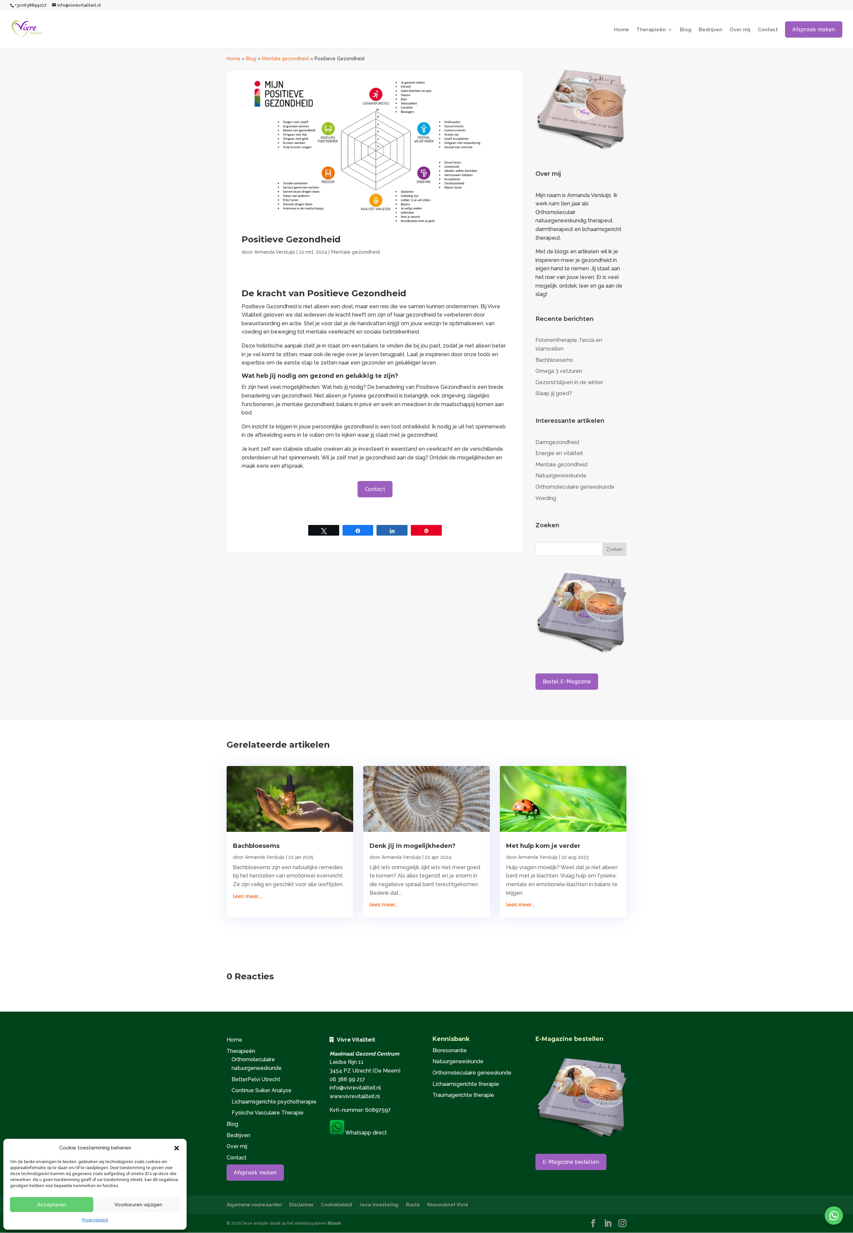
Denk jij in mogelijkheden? (412, 846)
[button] (176, 1148)
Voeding (545, 498)
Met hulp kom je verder (543, 846)
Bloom (334, 1223)
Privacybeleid (95, 1220)
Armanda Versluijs (274, 252)
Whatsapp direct (365, 1132)
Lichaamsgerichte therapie (465, 1084)
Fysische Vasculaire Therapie (268, 1113)
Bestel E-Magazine (567, 681)
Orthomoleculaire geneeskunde (574, 487)
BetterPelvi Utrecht (256, 1079)
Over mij (740, 30)
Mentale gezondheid (285, 58)
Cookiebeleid (336, 1204)
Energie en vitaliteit (559, 453)
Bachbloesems (554, 360)
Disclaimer (301, 1204)
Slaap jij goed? (553, 393)
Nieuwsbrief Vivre (447, 1204)
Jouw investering (379, 1204)
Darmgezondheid (557, 442)
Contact (768, 30)
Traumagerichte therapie (463, 1095)
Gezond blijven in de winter (569, 382)
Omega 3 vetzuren (558, 371)
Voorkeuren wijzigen (138, 1205)
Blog (685, 30)
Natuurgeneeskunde (560, 475)
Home (621, 30)
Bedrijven (710, 30)
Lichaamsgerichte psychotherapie (274, 1102)
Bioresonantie (449, 1050)
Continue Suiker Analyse (262, 1090)
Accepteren (51, 1205)
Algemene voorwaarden (254, 1204)
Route (413, 1204)
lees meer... (247, 896)
